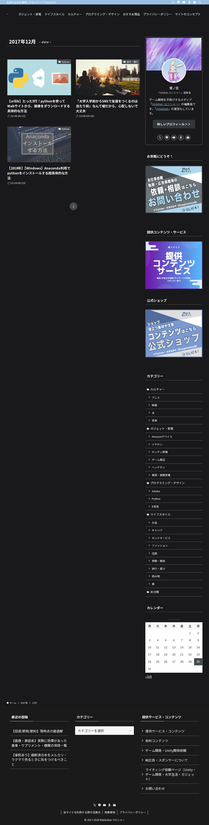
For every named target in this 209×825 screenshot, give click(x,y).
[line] (178, 2)
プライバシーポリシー (132, 812)
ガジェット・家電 (161, 428)
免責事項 (109, 812)
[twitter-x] (173, 2)
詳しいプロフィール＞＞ (174, 124)
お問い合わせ (155, 788)
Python (156, 499)
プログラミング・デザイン (167, 483)
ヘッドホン (158, 467)
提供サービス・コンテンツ (165, 731)
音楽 (154, 420)
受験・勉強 (158, 561)
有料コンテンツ (156, 740)
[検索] (199, 2)
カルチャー (157, 389)
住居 (154, 553)
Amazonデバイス (162, 436)
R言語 (155, 506)
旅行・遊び (158, 569)
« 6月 (148, 677)
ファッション (160, 545)
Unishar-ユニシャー (165, 104)
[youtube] (184, 2)
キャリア (157, 530)
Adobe (156, 491)
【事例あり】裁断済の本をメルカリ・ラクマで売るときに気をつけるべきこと (39, 759)
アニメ (156, 397)
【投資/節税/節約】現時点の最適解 (37, 731)
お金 (154, 523)
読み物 (156, 576)
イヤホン (157, 444)
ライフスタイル (160, 514)
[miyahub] (8, 14)
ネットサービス (161, 538)
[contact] (194, 2)
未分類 (154, 592)
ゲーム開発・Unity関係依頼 (165, 750)
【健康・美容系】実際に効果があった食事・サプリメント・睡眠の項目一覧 (39, 743)
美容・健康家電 (161, 475)
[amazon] (189, 2)
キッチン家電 (160, 452)
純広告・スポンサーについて (166, 760)
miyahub (162, 109)
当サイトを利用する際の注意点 (81, 812)
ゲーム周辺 (158, 460)
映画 (154, 405)
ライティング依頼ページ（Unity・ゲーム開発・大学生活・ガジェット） (170, 774)
